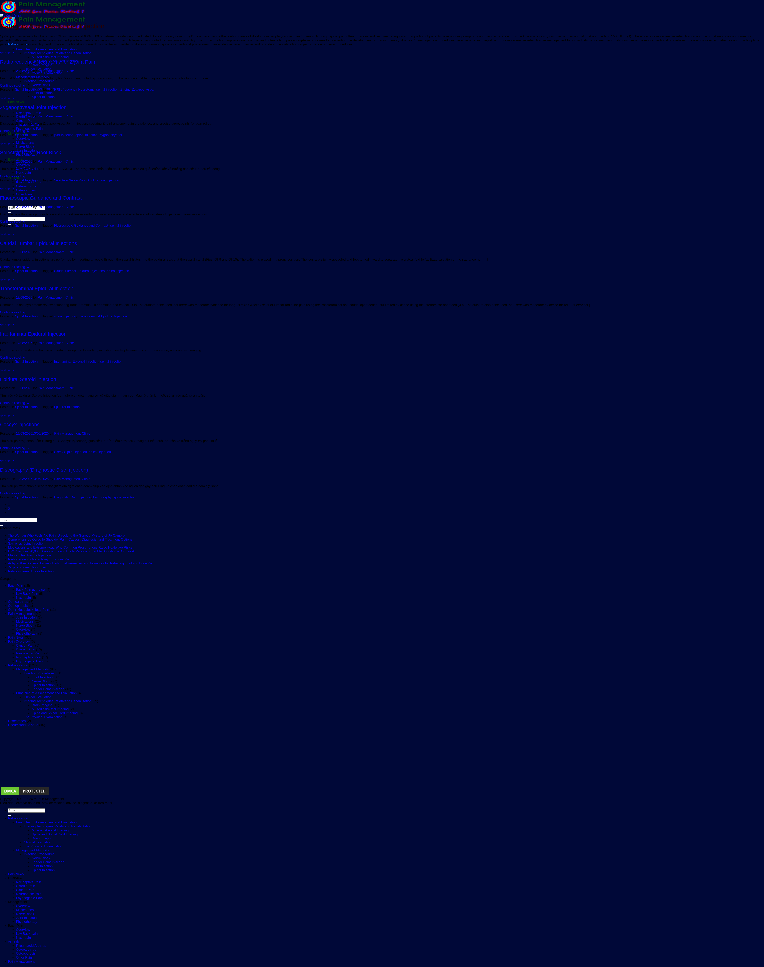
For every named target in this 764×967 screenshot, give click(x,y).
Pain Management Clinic (56, 71)
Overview (23, 139)
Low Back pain (27, 934)
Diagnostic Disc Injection (72, 497)
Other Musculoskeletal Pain (28, 610)
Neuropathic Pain (28, 653)
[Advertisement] (119, 758)
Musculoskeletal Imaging (50, 57)
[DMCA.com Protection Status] (25, 795)
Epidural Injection (67, 407)
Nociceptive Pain (28, 113)
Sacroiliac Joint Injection (26, 543)
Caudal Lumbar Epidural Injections (38, 243)
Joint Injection (42, 93)
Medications (25, 143)
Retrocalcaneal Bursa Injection (31, 571)
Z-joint (125, 89)
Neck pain (23, 172)
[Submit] (1, 525)
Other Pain (24, 194)
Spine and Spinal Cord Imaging (55, 713)
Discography (102, 497)
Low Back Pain (27, 594)
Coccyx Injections (20, 424)
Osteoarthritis (26, 186)
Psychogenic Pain (29, 129)
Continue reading (14, 85)
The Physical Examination (43, 73)
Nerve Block (41, 85)
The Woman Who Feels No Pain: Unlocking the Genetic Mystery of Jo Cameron (67, 535)
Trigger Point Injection (48, 689)
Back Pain (15, 586)
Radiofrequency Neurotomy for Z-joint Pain (47, 62)
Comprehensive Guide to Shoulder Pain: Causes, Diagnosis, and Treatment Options (70, 539)
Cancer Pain (25, 121)
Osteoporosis (26, 190)
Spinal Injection (43, 97)
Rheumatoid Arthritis (31, 182)
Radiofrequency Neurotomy (74, 89)
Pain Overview (19, 641)
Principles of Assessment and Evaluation (46, 49)
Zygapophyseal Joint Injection (33, 107)
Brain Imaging (42, 65)
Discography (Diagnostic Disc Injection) (44, 470)
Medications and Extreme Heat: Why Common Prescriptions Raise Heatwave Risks (70, 547)
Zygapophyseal (143, 89)
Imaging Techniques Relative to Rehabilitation (57, 53)
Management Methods (32, 669)
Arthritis (14, 942)
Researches (17, 721)
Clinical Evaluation (37, 697)
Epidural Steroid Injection (28, 379)
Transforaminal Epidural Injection (36, 288)
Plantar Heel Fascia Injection (29, 555)
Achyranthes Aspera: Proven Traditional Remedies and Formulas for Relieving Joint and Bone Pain (81, 563)
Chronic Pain (25, 649)
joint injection (63, 135)
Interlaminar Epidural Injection (33, 334)
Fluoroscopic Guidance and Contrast (41, 198)
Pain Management (21, 614)
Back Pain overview (30, 590)
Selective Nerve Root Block (30, 152)
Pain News (16, 102)
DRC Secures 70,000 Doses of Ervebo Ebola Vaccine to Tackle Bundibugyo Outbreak (71, 551)
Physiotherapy (26, 633)
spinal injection (107, 89)
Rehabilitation (18, 665)
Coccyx (59, 452)
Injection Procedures (39, 81)
